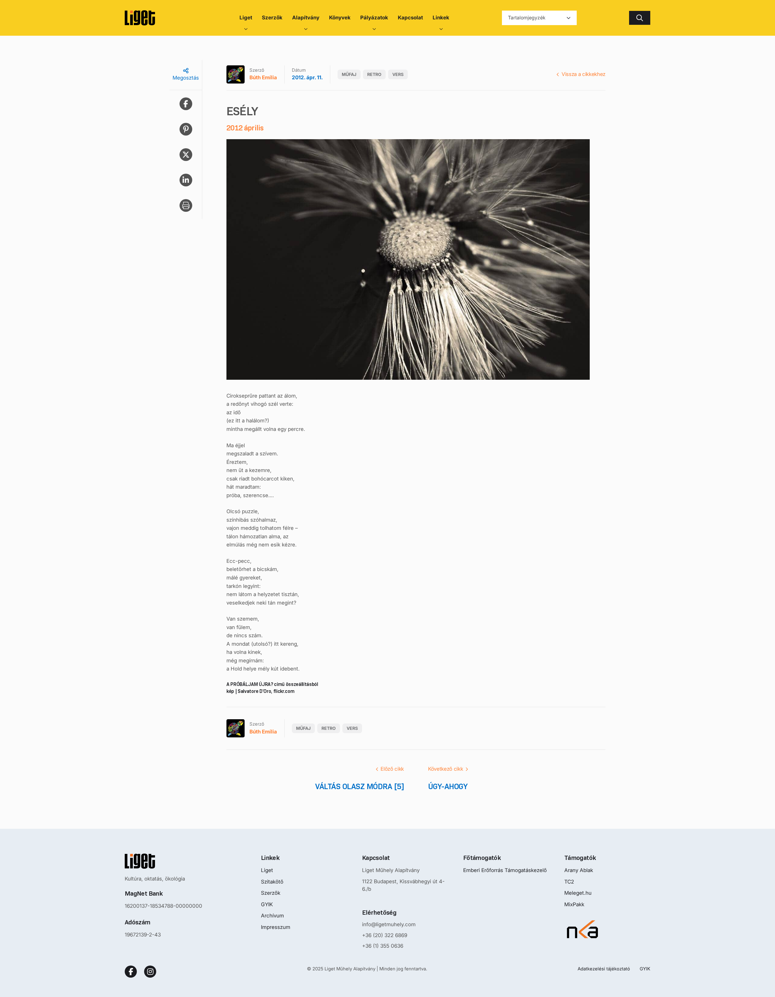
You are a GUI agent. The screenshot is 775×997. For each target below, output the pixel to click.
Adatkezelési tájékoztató (604, 969)
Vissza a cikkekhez (583, 74)
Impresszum (275, 927)
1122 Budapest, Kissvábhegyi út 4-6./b (403, 885)
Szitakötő (272, 882)
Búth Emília (263, 77)
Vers (398, 74)
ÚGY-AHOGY (447, 786)
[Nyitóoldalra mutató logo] (163, 861)
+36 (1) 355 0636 (382, 946)
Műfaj (349, 74)
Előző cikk (392, 769)
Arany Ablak (578, 870)
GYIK (267, 904)
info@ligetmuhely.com (389, 924)
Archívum (272, 916)
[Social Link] (131, 972)
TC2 (569, 882)
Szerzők (270, 893)
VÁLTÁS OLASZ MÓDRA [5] (359, 786)
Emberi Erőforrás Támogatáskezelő (505, 870)
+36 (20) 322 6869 (384, 935)
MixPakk (574, 904)
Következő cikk (445, 769)
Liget (267, 870)
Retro (374, 74)
